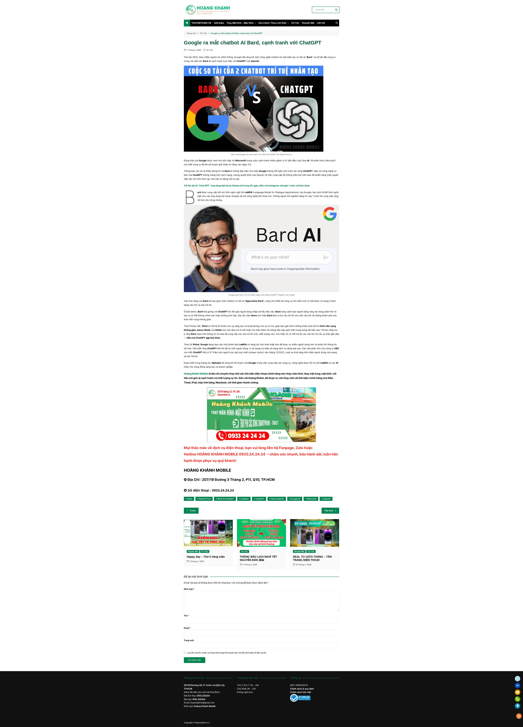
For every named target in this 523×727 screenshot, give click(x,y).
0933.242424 (203, 696)
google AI (295, 499)
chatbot (245, 499)
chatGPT (260, 499)
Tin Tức (295, 23)
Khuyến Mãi (308, 23)
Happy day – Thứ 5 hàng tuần (206, 556)
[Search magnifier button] (336, 10)
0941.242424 (198, 699)
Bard (190, 499)
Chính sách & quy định (302, 689)
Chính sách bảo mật (300, 692)
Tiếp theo (328, 510)
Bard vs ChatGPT (226, 499)
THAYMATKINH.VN (201, 23)
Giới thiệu (219, 23)
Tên (186, 615)
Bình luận (189, 589)
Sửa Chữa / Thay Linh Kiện (272, 23)
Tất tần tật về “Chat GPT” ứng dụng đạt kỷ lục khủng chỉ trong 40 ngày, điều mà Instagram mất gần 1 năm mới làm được (247, 185)
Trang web (189, 640)
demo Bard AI (277, 499)
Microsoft (311, 499)
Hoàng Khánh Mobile (196, 373)
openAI (326, 499)
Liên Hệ (321, 23)
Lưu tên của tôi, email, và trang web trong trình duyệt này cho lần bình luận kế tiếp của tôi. (227, 653)
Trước (193, 510)
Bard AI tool (205, 499)
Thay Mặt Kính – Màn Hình (240, 23)
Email (187, 628)
